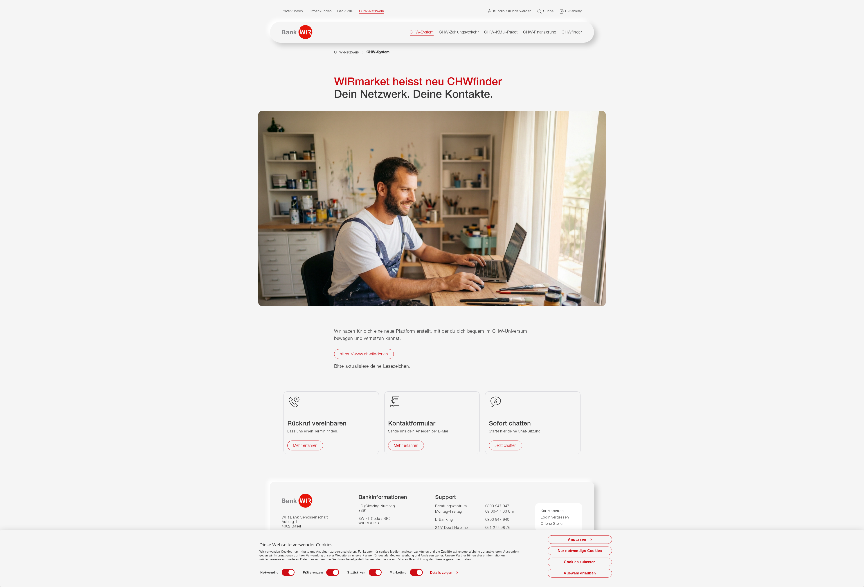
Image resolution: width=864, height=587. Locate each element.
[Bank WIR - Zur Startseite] (297, 32)
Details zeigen (441, 572)
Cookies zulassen (580, 562)
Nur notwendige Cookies (580, 551)
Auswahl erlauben (580, 573)
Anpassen (577, 539)
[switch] (328, 571)
